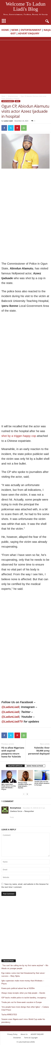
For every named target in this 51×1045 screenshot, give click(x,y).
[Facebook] (4, 128)
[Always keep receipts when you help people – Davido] (25, 775)
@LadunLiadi (10, 707)
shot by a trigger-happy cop (18, 435)
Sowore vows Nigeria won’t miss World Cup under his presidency (23, 1020)
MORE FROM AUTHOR (35, 766)
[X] (11, 128)
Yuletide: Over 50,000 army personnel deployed (39, 750)
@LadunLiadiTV (12, 721)
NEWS (14, 29)
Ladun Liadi (8, 121)
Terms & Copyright (31, 1038)
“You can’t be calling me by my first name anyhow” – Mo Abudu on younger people (24, 966)
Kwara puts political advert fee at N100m (18, 988)
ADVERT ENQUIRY (29, 33)
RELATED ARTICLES (15, 766)
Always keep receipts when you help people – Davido (25, 785)
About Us (24, 1034)
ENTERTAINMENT (31, 29)
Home (3, 96)
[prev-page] (23, 794)
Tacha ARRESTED (9, 1015)
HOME (5, 29)
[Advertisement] (25, 67)
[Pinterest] (17, 128)
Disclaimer (17, 1038)
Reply (12, 817)
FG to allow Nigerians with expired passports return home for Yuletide (12, 752)
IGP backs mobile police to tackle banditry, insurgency (23, 998)
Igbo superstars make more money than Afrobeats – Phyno (8, 786)
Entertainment (13, 96)
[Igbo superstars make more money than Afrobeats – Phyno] (9, 776)
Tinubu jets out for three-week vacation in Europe (41, 783)
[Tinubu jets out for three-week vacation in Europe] (42, 775)
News (17, 101)
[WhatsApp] (24, 128)
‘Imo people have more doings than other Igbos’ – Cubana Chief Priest (25, 1008)
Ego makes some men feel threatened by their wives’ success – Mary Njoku (23, 974)
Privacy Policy (12, 1034)
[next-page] (27, 794)
